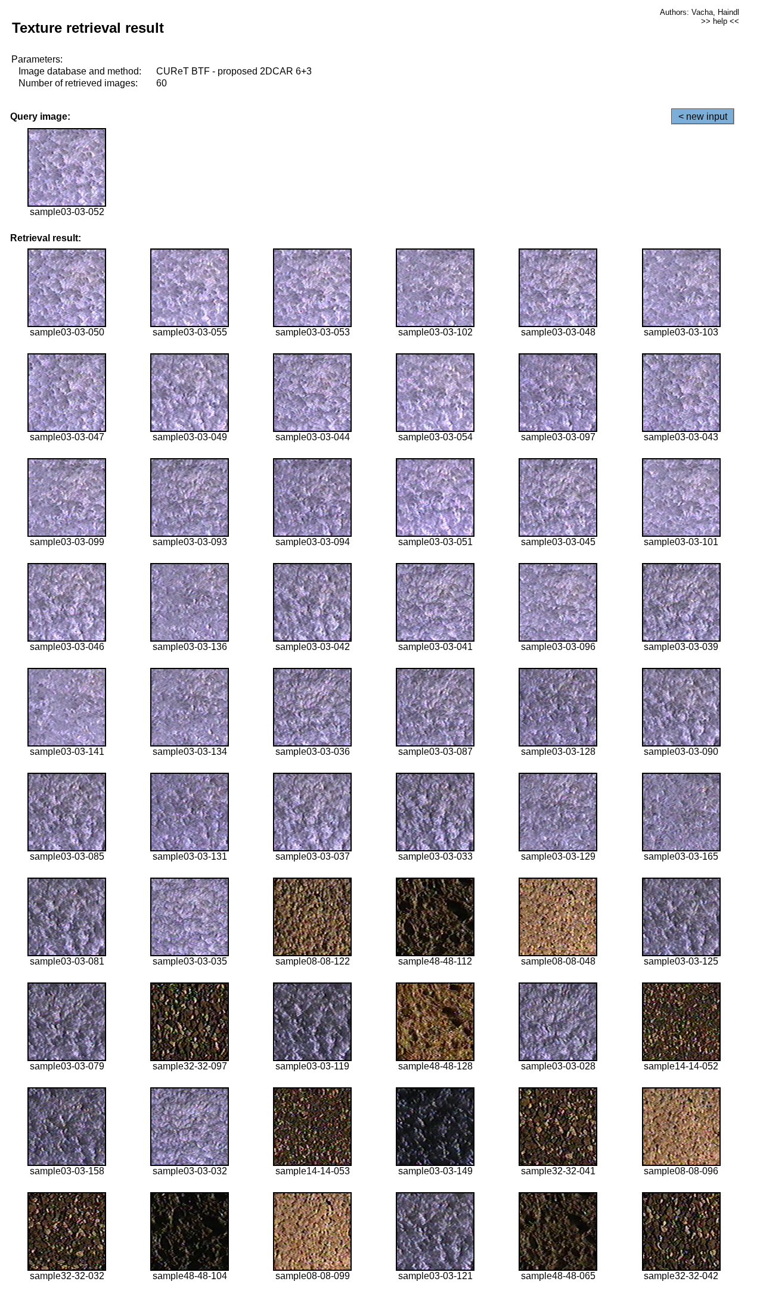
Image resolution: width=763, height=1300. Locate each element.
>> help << (720, 21)
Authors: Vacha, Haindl (699, 12)
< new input (702, 116)
